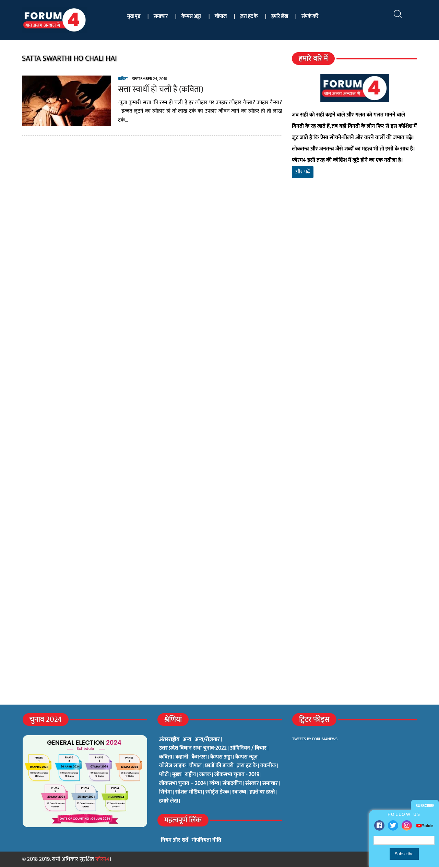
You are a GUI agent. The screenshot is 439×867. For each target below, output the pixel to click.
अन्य (187, 739)
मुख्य (176, 774)
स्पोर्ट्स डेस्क (217, 792)
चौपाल (221, 16)
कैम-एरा (199, 757)
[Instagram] (407, 825)
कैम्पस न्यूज (246, 757)
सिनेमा (165, 792)
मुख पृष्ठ (133, 16)
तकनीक (268, 765)
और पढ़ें (302, 171)
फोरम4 (102, 859)
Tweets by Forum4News (314, 738)
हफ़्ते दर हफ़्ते (262, 792)
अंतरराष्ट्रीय (169, 739)
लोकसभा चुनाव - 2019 (236, 774)
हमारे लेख (279, 16)
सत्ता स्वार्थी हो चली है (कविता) (160, 89)
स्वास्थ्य (239, 792)
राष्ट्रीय (190, 774)
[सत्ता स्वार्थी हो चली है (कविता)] (66, 121)
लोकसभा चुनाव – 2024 (182, 783)
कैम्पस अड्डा (191, 16)
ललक (205, 774)
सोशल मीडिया (188, 792)
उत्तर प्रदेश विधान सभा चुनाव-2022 (193, 748)
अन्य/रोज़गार (207, 739)
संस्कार (252, 783)
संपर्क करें (309, 16)
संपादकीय (232, 783)
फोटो (164, 774)
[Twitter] (393, 825)
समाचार (161, 16)
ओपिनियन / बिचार (248, 748)
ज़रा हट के (249, 16)
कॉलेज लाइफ (172, 765)
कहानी (182, 757)
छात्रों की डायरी (219, 765)
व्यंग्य (214, 783)
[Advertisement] (354, 264)
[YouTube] (425, 825)
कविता (123, 78)
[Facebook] (379, 825)
